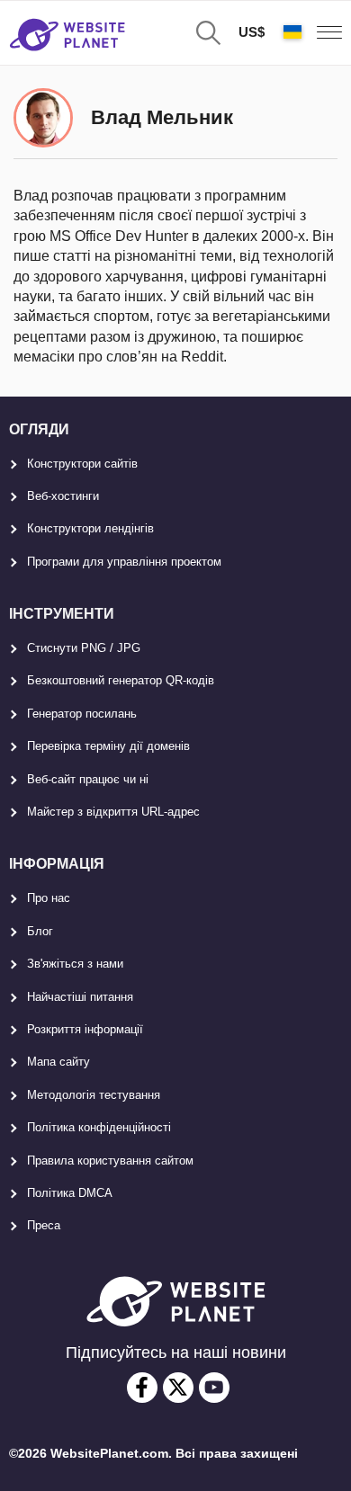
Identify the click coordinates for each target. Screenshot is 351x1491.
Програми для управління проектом (124, 561)
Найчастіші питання (80, 997)
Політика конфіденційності (99, 1127)
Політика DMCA (69, 1193)
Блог (40, 931)
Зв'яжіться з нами (75, 963)
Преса (43, 1225)
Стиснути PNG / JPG (83, 648)
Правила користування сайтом (110, 1160)
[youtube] (214, 1387)
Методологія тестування (93, 1095)
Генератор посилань (82, 713)
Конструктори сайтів (82, 463)
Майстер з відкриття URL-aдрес (113, 811)
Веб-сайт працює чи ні (87, 779)
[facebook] (142, 1387)
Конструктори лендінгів (90, 528)
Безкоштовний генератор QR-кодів (120, 680)
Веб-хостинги (63, 496)
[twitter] (178, 1387)
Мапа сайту (58, 1061)
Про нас (48, 898)
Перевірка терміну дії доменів (108, 746)
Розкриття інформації (85, 1029)
